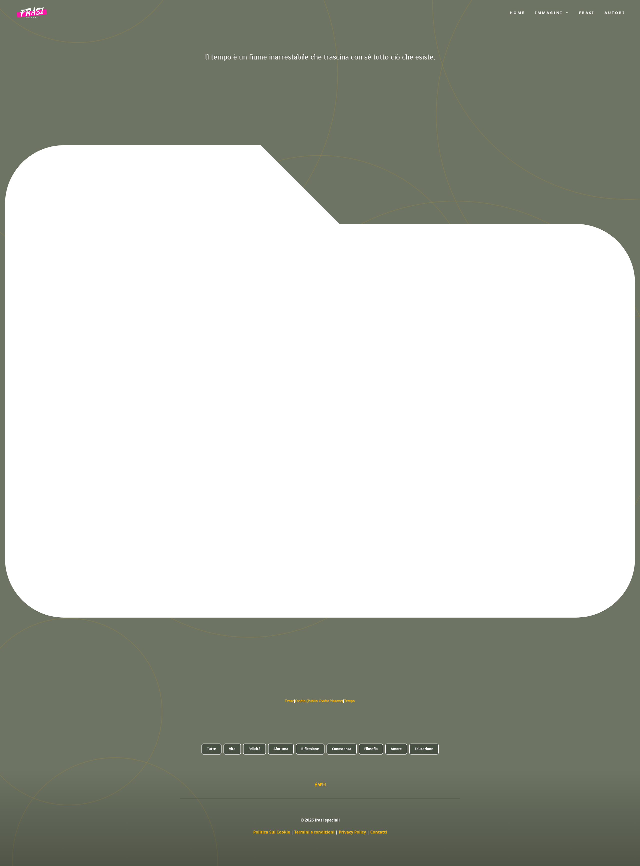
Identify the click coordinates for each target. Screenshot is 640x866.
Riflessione (310, 749)
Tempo (349, 701)
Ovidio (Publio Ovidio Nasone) (319, 701)
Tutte (211, 749)
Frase (289, 701)
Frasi (586, 12)
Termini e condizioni (314, 832)
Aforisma (281, 749)
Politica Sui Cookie (271, 832)
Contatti (378, 832)
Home (517, 12)
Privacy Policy (353, 832)
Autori (614, 12)
